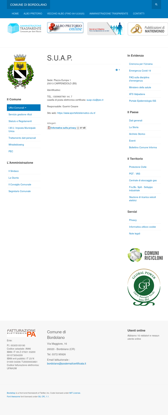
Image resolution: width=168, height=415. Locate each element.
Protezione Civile (138, 166)
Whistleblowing (16, 144)
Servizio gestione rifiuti (20, 114)
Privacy (133, 220)
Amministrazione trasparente (108, 13)
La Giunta (14, 177)
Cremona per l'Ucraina (141, 63)
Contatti (138, 13)
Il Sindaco (14, 171)
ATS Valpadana (137, 94)
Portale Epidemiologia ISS (142, 100)
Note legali (134, 233)
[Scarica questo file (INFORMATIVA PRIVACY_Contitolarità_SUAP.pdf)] (49, 127)
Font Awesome (13, 396)
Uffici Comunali (16, 107)
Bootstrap (11, 392)
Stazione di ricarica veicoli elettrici (142, 198)
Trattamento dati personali (22, 137)
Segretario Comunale (20, 191)
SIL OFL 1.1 (43, 396)
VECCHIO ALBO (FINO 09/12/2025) (65, 13)
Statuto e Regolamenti (20, 121)
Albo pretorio (33, 13)
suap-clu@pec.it (95, 99)
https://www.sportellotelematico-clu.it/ (76, 112)
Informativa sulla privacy (63, 127)
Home (15, 13)
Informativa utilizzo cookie (142, 226)
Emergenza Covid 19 (140, 70)
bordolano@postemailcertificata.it (66, 363)
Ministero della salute (140, 87)
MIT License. (75, 392)
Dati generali (135, 120)
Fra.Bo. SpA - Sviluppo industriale (141, 188)
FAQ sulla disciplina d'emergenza (139, 79)
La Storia (133, 127)
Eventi (132, 140)
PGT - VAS (134, 173)
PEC (11, 151)
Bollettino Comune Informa (143, 147)
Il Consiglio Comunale (20, 184)
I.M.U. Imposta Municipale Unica (22, 129)
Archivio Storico (137, 133)
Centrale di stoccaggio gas (143, 180)
